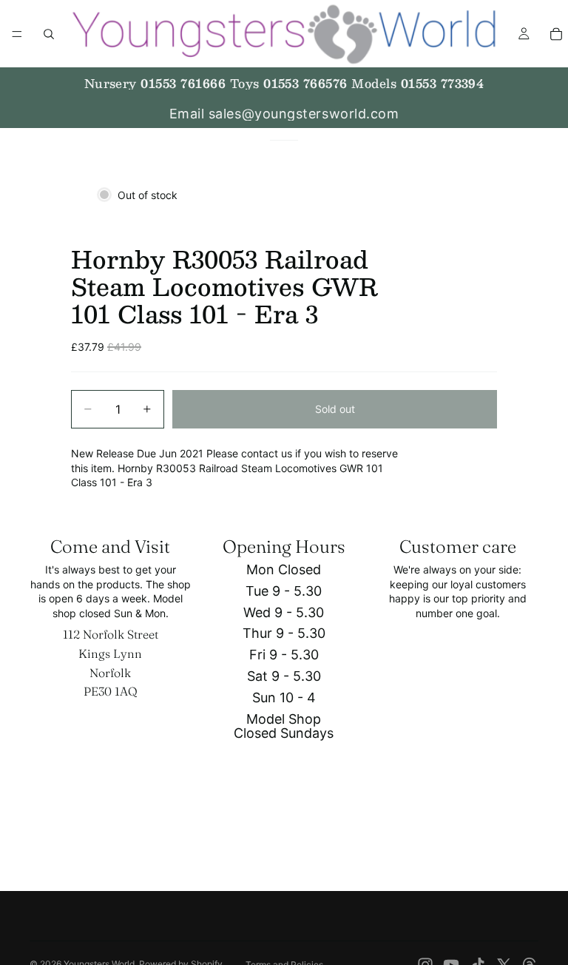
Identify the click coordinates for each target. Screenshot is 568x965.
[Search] (49, 34)
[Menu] (17, 34)
